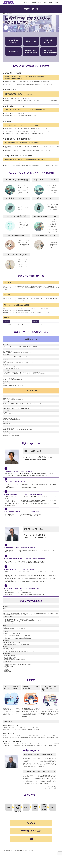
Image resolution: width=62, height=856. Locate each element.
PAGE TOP (59, 829)
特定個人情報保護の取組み (8, 850)
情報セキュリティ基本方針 (29, 850)
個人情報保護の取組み (18, 850)
